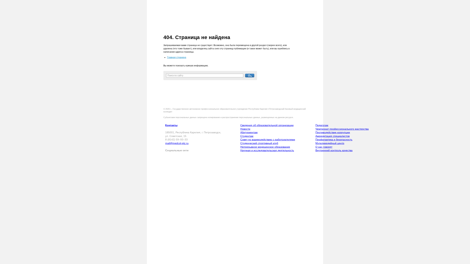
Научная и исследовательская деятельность (267, 150)
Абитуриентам (249, 132)
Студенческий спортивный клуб (259, 143)
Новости (245, 128)
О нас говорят (323, 146)
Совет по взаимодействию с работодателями (267, 139)
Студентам (246, 136)
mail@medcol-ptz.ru (177, 143)
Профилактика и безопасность (333, 139)
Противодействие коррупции (332, 132)
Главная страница (176, 57)
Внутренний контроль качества (333, 150)
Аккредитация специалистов (332, 136)
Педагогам (321, 125)
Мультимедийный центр (329, 143)
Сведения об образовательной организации (267, 125)
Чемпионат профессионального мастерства (342, 128)
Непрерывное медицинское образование (265, 146)
